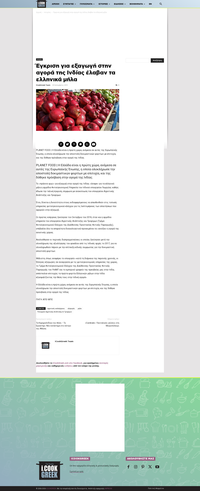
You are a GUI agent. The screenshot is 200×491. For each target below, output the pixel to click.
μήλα (79, 308)
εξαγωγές (71, 308)
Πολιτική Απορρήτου (156, 488)
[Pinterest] (143, 467)
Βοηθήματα (136, 4)
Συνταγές (68, 4)
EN (150, 4)
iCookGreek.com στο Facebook (67, 363)
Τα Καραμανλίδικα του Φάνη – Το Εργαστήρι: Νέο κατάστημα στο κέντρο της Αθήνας (53, 326)
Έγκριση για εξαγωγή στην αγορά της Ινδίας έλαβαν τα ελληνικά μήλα (75, 72)
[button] (160, 4)
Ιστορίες (103, 4)
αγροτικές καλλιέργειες (56, 308)
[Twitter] (150, 467)
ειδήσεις (68, 365)
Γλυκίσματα (86, 4)
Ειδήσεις (119, 4)
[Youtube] (157, 467)
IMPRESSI (108, 489)
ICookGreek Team (43, 85)
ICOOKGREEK (51, 489)
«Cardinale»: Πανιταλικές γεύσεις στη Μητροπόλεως (102, 324)
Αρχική (55, 4)
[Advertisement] (100, 34)
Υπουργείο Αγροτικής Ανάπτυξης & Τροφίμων (54, 312)
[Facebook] (128, 467)
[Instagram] (135, 467)
